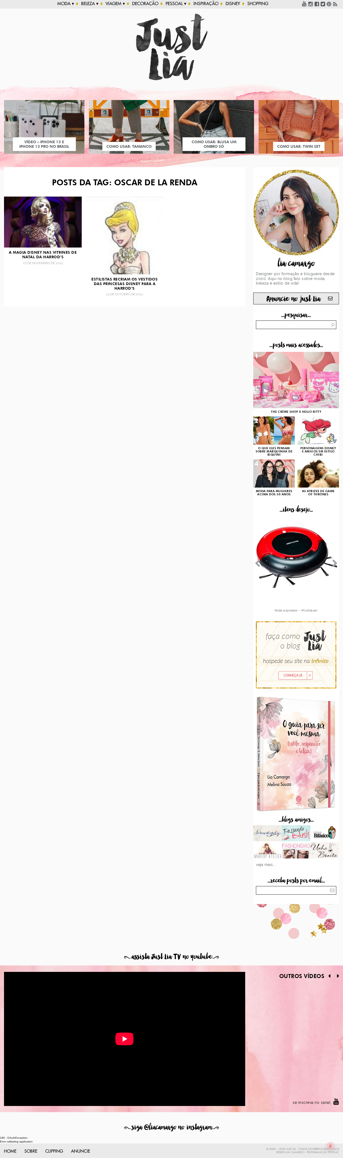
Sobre (30, 1151)
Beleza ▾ (89, 4)
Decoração (145, 4)
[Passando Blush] (296, 833)
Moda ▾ (65, 4)
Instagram (310, 3)
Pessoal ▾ (176, 4)
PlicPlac (333, 1152)
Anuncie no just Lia (293, 299)
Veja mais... (266, 864)
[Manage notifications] (330, 1146)
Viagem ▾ (115, 4)
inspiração (205, 4)
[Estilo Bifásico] (324, 833)
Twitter (322, 3)
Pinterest (329, 3)
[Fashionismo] (296, 851)
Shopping (257, 4)
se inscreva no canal (311, 1102)
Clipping (54, 1151)
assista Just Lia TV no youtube (171, 957)
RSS (335, 3)
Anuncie (80, 1151)
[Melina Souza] (267, 833)
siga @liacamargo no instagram (171, 1127)
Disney (233, 4)
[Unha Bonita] (324, 851)
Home (10, 1151)
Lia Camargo (295, 1152)
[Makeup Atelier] (267, 851)
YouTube (304, 3)
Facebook (316, 3)
